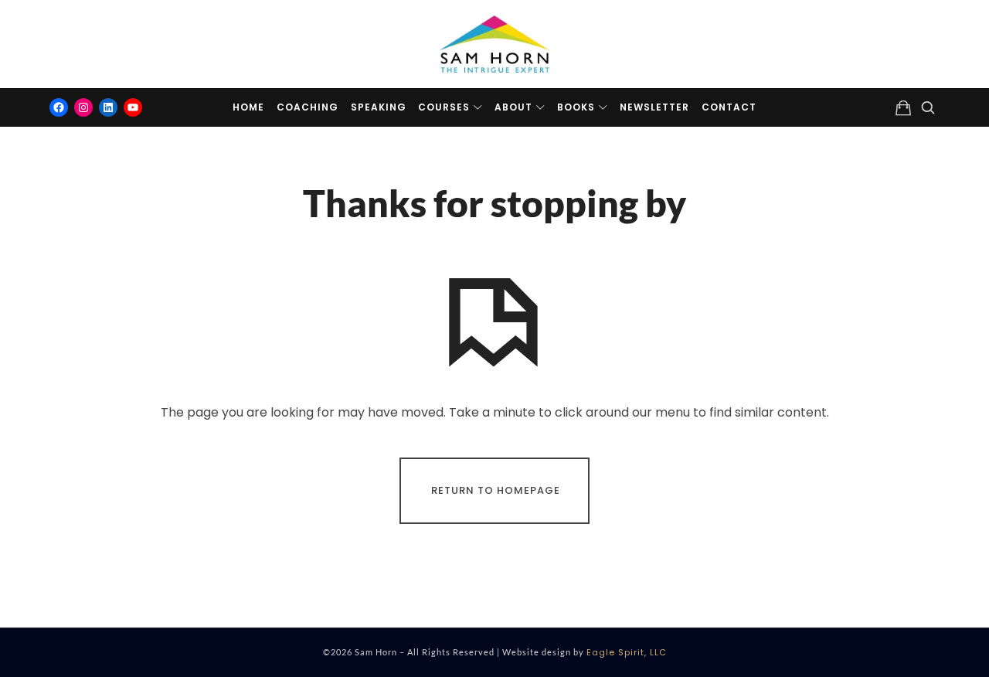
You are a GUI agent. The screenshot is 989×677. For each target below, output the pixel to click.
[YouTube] (133, 107)
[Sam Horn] (494, 44)
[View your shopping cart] (903, 107)
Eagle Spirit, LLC (626, 652)
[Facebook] (58, 107)
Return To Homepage (495, 490)
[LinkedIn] (108, 107)
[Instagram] (83, 107)
